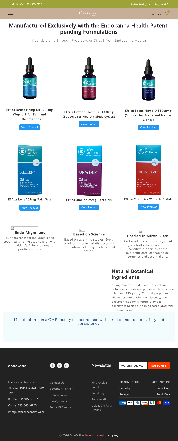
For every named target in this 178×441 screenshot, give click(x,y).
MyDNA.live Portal (99, 385)
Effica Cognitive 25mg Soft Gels (148, 199)
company (101, 435)
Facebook (52, 365)
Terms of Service (60, 407)
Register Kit (99, 399)
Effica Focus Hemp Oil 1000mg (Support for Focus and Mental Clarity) (148, 115)
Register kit (161, 4)
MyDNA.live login (139, 4)
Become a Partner (61, 388)
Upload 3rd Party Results (102, 408)
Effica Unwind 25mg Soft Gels (89, 200)
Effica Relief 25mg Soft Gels (29, 199)
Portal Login (99, 393)
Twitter (59, 365)
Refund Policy (58, 395)
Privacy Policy (58, 401)
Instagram (66, 365)
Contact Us (57, 382)
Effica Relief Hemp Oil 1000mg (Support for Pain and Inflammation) (29, 114)
